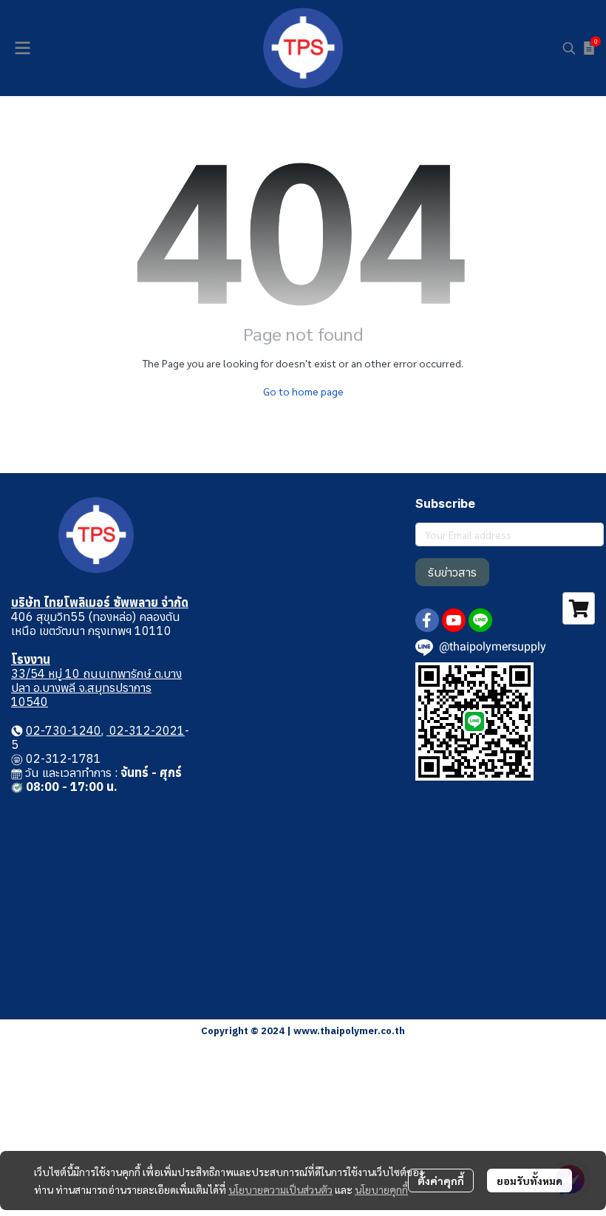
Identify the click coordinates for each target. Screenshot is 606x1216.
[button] (569, 48)
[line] (480, 620)
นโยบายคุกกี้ (381, 1189)
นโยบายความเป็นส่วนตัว (280, 1189)
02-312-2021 (145, 730)
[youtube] (454, 620)
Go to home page (303, 391)
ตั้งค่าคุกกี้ (441, 1180)
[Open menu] (22, 48)
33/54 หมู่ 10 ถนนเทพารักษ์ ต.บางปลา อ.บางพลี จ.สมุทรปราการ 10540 (96, 687)
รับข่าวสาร (452, 572)
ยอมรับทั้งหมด (529, 1180)
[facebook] (427, 620)
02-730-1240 (63, 730)
